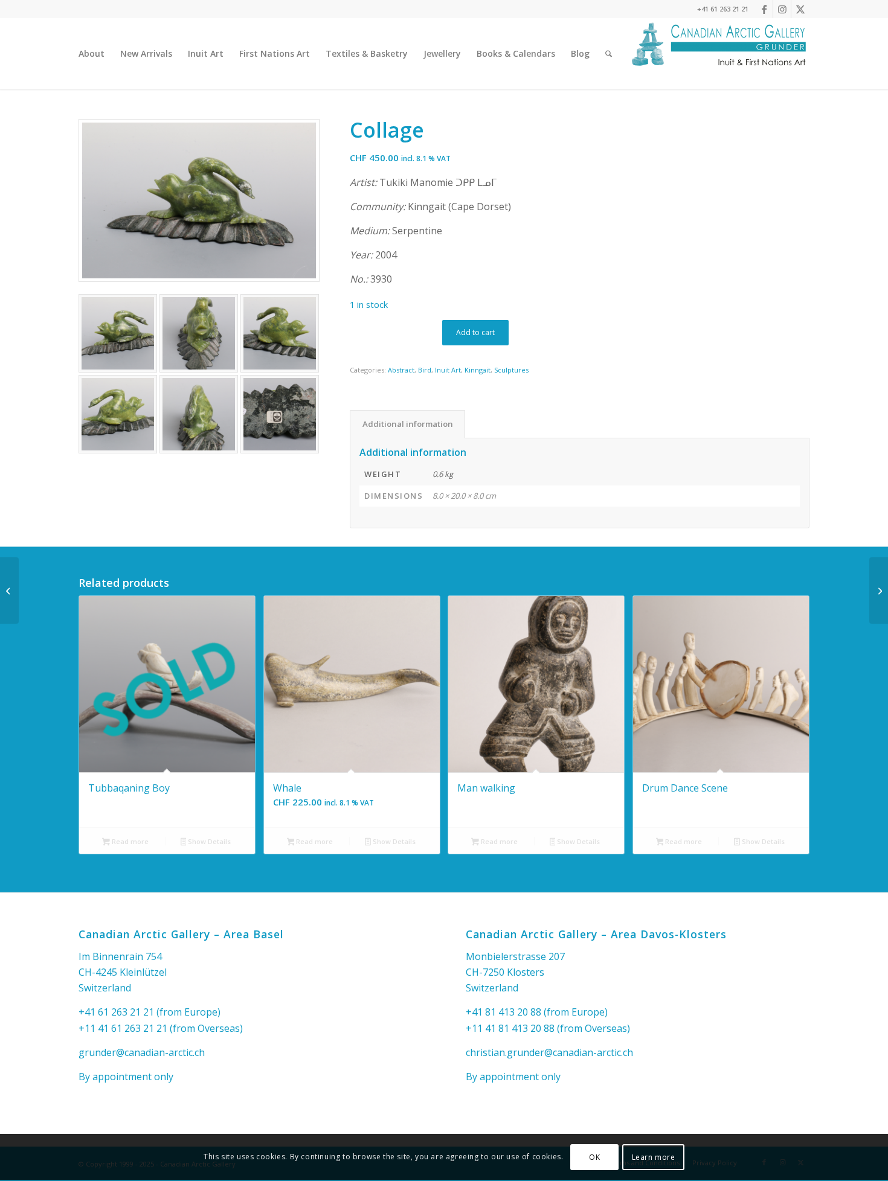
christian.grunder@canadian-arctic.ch (549, 1052)
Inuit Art (448, 369)
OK (594, 1157)
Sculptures (511, 369)
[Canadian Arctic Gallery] (718, 53)
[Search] (608, 53)
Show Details (208, 841)
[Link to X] (800, 9)
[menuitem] (91, 53)
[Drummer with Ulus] (878, 590)
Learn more (653, 1157)
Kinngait (478, 369)
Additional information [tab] (407, 423)
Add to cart (475, 332)
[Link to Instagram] (782, 9)
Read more (129, 841)
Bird (424, 369)
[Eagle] (9, 590)
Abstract (401, 369)
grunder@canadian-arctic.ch (142, 1052)
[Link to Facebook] (764, 9)
